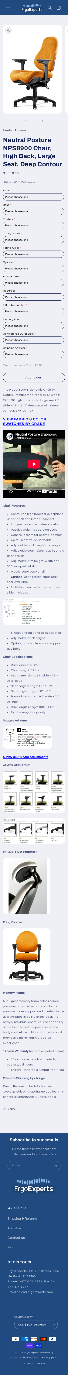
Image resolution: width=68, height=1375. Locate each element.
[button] (8, 7)
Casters (8, 219)
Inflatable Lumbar (14, 305)
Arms (6, 190)
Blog (11, 1247)
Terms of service (35, 1364)
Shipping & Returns (22, 1218)
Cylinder (8, 262)
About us (15, 1228)
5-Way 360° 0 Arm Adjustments (25, 756)
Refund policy (30, 1357)
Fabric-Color (11, 248)
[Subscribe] (56, 1165)
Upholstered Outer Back (19, 334)
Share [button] (11, 1108)
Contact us (16, 1238)
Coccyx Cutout (12, 233)
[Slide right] (42, 121)
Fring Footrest (12, 276)
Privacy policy (50, 1357)
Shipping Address (14, 348)
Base (6, 205)
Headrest (9, 290)
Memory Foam (12, 319)
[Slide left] (25, 121)
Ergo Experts (31, 1353)
